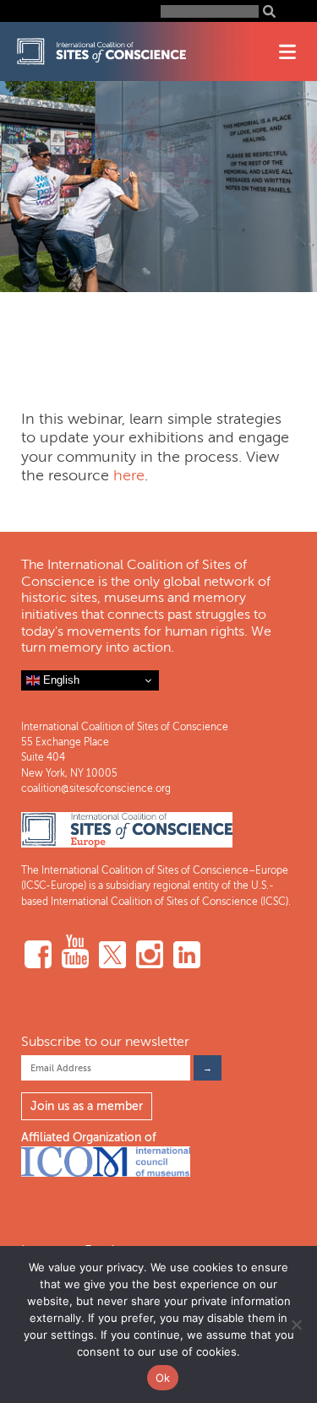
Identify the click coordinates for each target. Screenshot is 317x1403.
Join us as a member (86, 1106)
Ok (163, 1377)
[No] (295, 1324)
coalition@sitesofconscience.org (96, 788)
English (59, 680)
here (129, 475)
